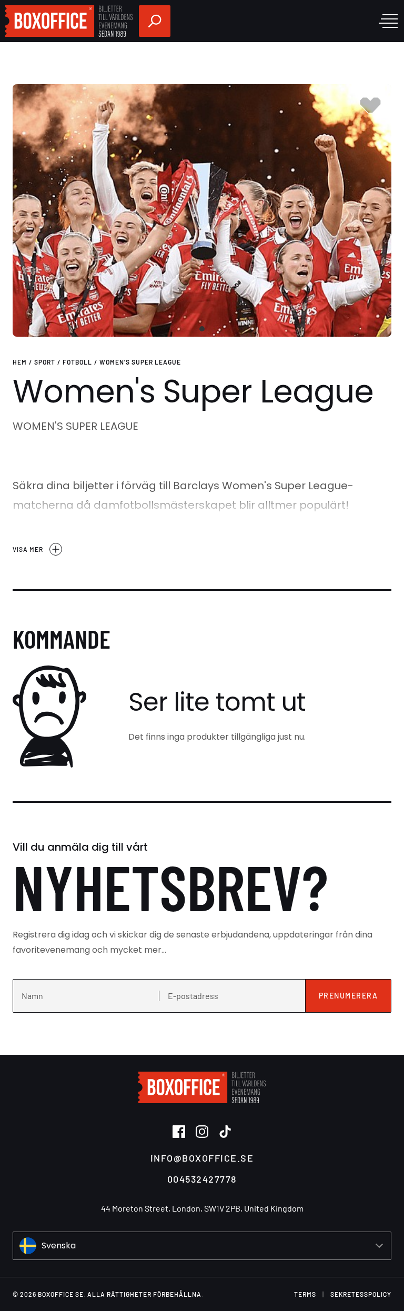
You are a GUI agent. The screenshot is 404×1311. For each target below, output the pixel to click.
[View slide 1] (202, 210)
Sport (44, 362)
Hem (20, 362)
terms (305, 1294)
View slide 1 (202, 328)
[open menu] (388, 21)
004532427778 (202, 1179)
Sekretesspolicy (360, 1294)
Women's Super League (140, 362)
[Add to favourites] (370, 105)
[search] (154, 21)
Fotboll (77, 362)
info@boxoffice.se (202, 1158)
